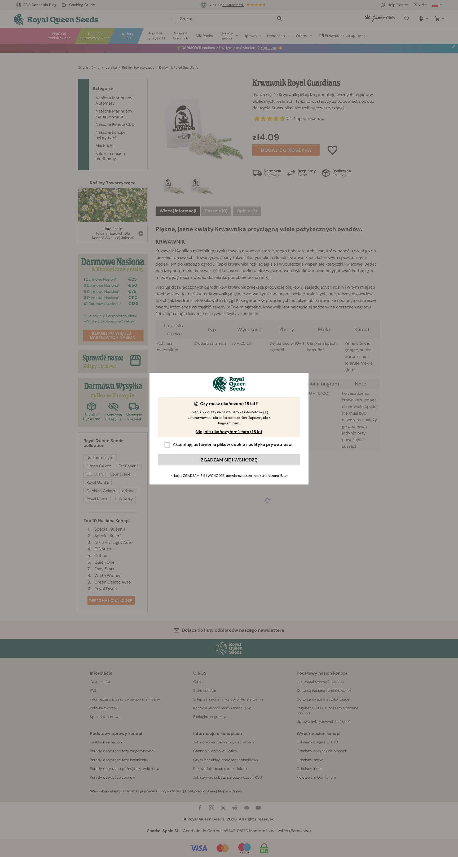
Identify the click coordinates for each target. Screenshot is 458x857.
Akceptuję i (232, 444)
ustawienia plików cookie (219, 444)
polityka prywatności (270, 444)
